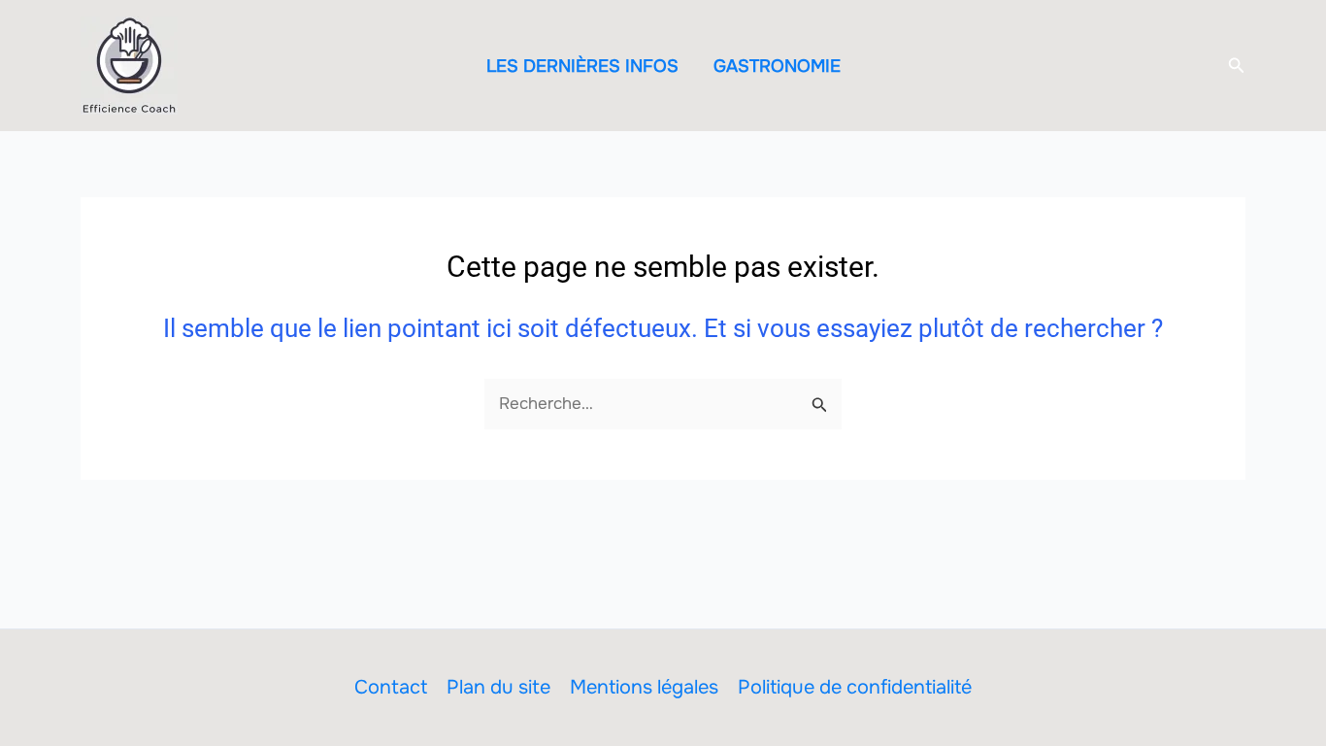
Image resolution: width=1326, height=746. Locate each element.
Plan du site (498, 687)
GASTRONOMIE (777, 66)
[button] (1236, 66)
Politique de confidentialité (855, 687)
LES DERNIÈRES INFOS (582, 66)
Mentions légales (644, 687)
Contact (390, 687)
